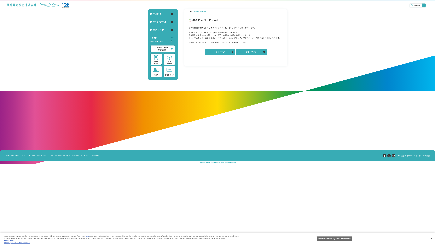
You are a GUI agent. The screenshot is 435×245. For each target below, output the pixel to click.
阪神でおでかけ (158, 22)
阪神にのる (156, 14)
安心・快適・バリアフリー (160, 45)
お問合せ (95, 156)
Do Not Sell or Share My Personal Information (334, 239)
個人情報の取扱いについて (38, 156)
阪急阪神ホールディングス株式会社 (415, 156)
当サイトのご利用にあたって (16, 156)
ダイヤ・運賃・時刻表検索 (162, 49)
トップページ (219, 52)
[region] (217, 239)
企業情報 (153, 38)
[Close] (431, 238)
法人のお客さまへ (156, 41)
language (417, 5)
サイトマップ (251, 52)
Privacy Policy (9, 240)
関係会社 (75, 156)
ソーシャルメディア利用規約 (60, 156)
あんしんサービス (157, 45)
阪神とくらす (157, 30)
